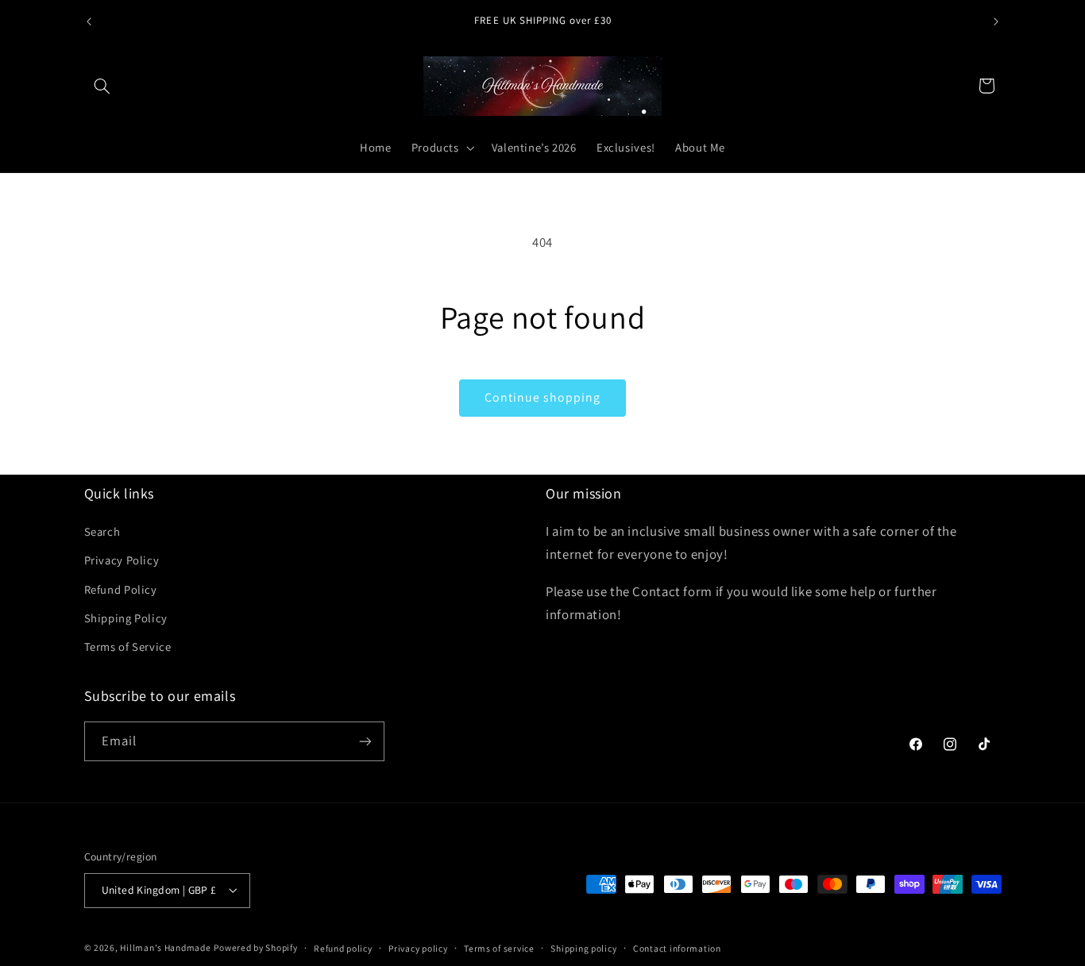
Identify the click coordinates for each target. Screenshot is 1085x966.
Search (102, 531)
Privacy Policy (122, 560)
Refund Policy (120, 589)
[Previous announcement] (88, 21)
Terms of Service (128, 646)
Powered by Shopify (255, 947)
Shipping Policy (126, 617)
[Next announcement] (996, 21)
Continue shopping (543, 397)
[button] (102, 85)
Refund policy (343, 948)
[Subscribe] (364, 741)
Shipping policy (583, 948)
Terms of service (499, 948)
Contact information (677, 948)
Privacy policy (417, 948)
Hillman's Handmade (165, 947)
